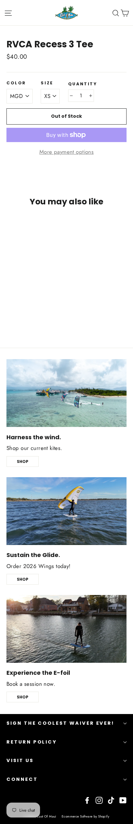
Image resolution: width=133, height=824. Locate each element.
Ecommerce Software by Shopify (85, 816)
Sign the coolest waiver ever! (60, 723)
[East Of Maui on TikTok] (111, 799)
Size (47, 82)
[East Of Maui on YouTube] (123, 799)
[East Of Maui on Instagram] (99, 799)
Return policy (31, 742)
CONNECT (22, 779)
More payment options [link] (66, 152)
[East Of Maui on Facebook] (87, 799)
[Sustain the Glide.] (66, 511)
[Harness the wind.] (66, 393)
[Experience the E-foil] (66, 629)
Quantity (82, 83)
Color (16, 82)
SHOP (22, 461)
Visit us (20, 760)
